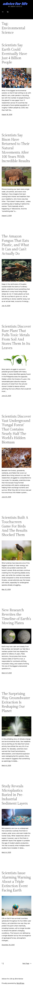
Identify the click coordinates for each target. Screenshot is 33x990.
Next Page (27, 963)
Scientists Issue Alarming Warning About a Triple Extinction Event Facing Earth (16, 881)
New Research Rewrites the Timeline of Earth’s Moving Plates (16, 616)
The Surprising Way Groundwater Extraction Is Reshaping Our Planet (16, 702)
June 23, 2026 (6, 396)
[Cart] (8, 12)
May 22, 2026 (6, 589)
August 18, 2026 (7, 114)
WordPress (20, 983)
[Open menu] (3, 12)
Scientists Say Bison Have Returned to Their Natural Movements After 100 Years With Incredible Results (16, 148)
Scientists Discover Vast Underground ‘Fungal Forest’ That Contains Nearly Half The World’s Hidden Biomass (16, 429)
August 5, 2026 (7, 215)
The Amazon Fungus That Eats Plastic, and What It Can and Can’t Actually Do (15, 245)
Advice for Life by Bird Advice (12, 979)
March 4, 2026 (6, 765)
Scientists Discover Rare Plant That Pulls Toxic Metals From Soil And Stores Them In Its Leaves (16, 337)
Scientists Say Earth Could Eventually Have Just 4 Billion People (14, 53)
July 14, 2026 (6, 305)
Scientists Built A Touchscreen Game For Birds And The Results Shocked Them (15, 526)
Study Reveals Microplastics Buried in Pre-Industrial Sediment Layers (15, 794)
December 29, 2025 (8, 945)
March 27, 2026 (7, 673)
